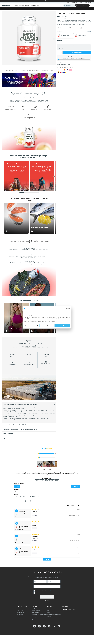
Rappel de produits (35, 612)
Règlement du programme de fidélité (54, 614)
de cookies (30, 633)
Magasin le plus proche (69, 609)
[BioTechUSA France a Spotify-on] (49, 627)
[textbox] (25, 492)
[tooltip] (50, 469)
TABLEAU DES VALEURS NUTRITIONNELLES (29, 70)
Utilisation (34, 496)
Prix (24, 496)
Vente (18, 608)
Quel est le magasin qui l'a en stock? (63, 64)
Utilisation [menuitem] (56, 480)
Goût (39, 496)
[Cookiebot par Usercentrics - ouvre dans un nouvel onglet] (65, 308)
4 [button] (36, 192)
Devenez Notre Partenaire (37, 617)
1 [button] (21, 192)
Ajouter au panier (77, 52)
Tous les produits (20, 614)
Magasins (65, 606)
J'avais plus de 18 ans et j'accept (47, 590)
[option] (29, 38)
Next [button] (53, 175)
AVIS (52, 70)
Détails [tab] (47, 312)
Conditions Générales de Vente (71, 633)
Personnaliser (46, 325)
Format (43, 496)
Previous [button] (3, 175)
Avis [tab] (16, 484)
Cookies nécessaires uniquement (31, 325)
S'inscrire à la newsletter (40, 593)
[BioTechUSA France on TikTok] (59, 627)
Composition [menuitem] (51, 480)
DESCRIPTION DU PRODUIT (11, 70)
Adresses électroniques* (39, 586)
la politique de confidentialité (53, 590)
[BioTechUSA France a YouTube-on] (44, 627)
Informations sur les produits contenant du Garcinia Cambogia (39, 615)
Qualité (16, 496)
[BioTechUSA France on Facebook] (34, 627)
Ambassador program (87, 2)
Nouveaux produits (20, 612)
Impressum (49, 616)
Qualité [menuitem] (37, 480)
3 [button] (31, 192)
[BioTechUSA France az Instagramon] (39, 627)
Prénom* (50, 581)
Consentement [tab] (30, 312)
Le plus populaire (20, 610)
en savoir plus (29, 371)
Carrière (80, 2)
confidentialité (24, 633)
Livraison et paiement (36, 610)
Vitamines (22, 8)
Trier (68, 505)
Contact (33, 608)
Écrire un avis (76, 487)
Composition (29, 496)
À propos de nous (74, 2)
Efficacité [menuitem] (41, 480)
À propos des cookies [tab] (63, 312)
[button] (62, 17)
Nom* (35, 581)
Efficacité (21, 496)
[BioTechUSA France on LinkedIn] (54, 627)
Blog (68, 2)
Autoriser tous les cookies (63, 325)
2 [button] (26, 192)
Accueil (18, 8)
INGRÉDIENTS (45, 70)
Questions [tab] (22, 484)
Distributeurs (34, 619)
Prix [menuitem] (46, 480)
